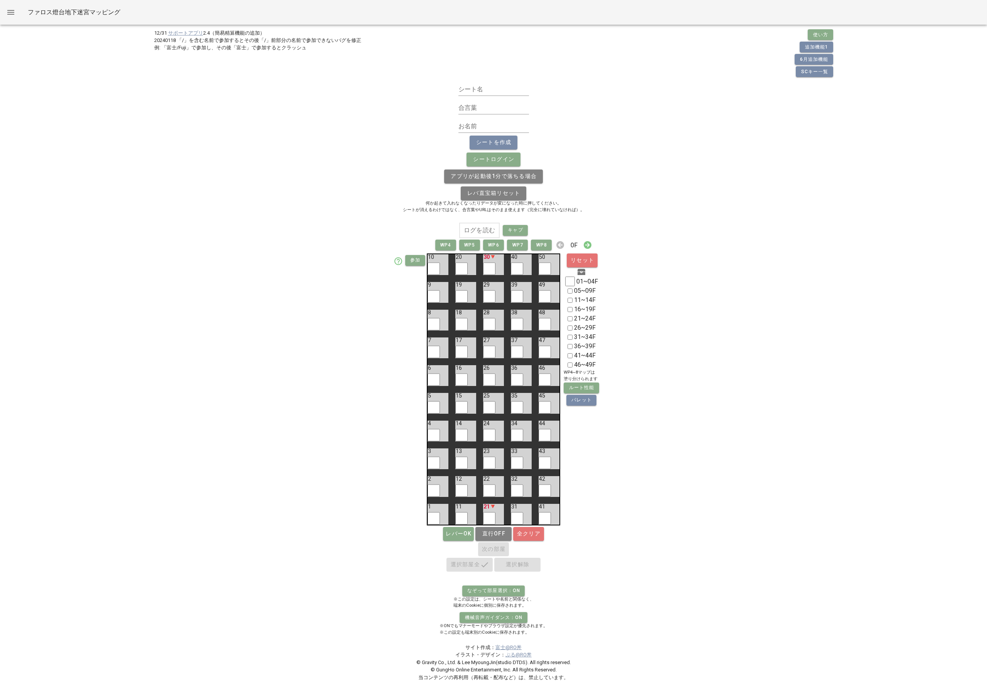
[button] (493, 176)
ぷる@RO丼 (518, 655)
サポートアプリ (185, 33)
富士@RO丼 (508, 647)
